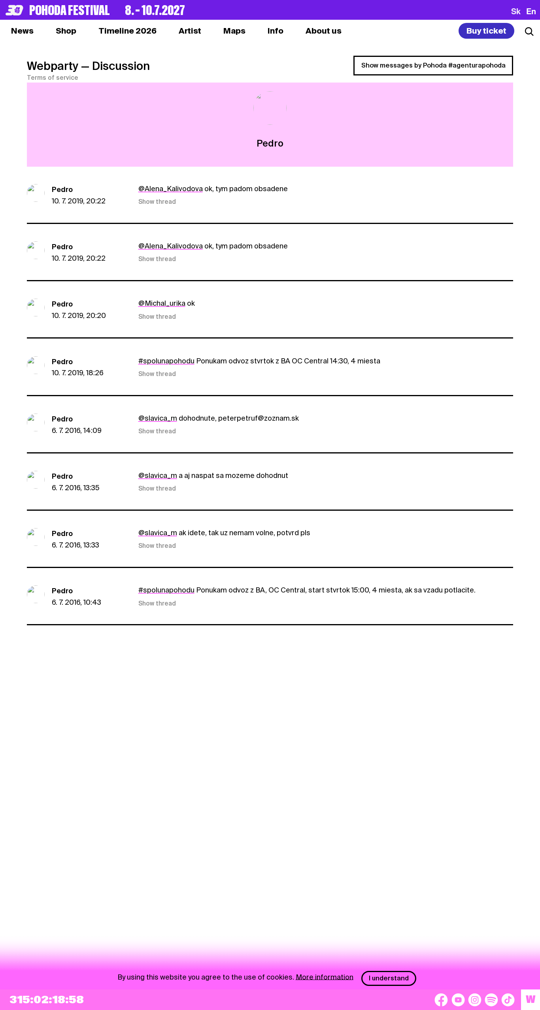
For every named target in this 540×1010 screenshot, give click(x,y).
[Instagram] (474, 999)
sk (516, 11)
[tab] (66, 31)
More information (324, 976)
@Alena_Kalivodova (170, 188)
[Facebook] (441, 999)
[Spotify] (491, 999)
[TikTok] (508, 999)
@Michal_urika (161, 303)
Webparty (52, 66)
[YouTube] (458, 999)
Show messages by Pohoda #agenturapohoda (433, 65)
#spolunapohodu (166, 361)
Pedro (62, 189)
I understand (389, 978)
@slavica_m (157, 418)
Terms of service (52, 77)
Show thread (157, 201)
